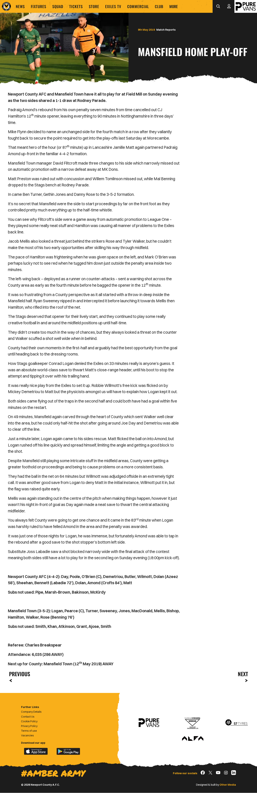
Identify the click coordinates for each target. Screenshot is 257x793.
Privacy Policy (29, 726)
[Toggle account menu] (229, 6)
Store (94, 6)
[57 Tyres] (236, 722)
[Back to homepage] (6, 6)
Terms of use (29, 730)
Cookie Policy (29, 721)
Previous (18, 674)
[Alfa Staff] (192, 738)
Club (159, 6)
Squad (57, 6)
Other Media (228, 784)
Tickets (76, 6)
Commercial (138, 6)
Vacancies (27, 735)
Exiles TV (113, 6)
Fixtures (38, 6)
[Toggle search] (218, 6)
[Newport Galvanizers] (192, 722)
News (20, 6)
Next (243, 674)
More (173, 6)
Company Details (31, 711)
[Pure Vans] (245, 6)
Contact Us (27, 716)
